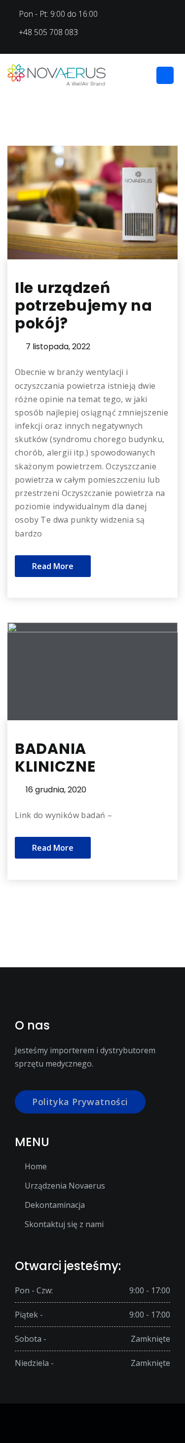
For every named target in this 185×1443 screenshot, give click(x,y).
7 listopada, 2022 (58, 346)
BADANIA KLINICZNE (55, 757)
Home (36, 1166)
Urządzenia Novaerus (65, 1185)
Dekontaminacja (55, 1204)
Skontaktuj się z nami (64, 1224)
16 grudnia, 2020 (56, 789)
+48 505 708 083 (48, 32)
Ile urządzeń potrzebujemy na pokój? (83, 305)
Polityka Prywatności (80, 1102)
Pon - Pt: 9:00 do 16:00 (58, 13)
